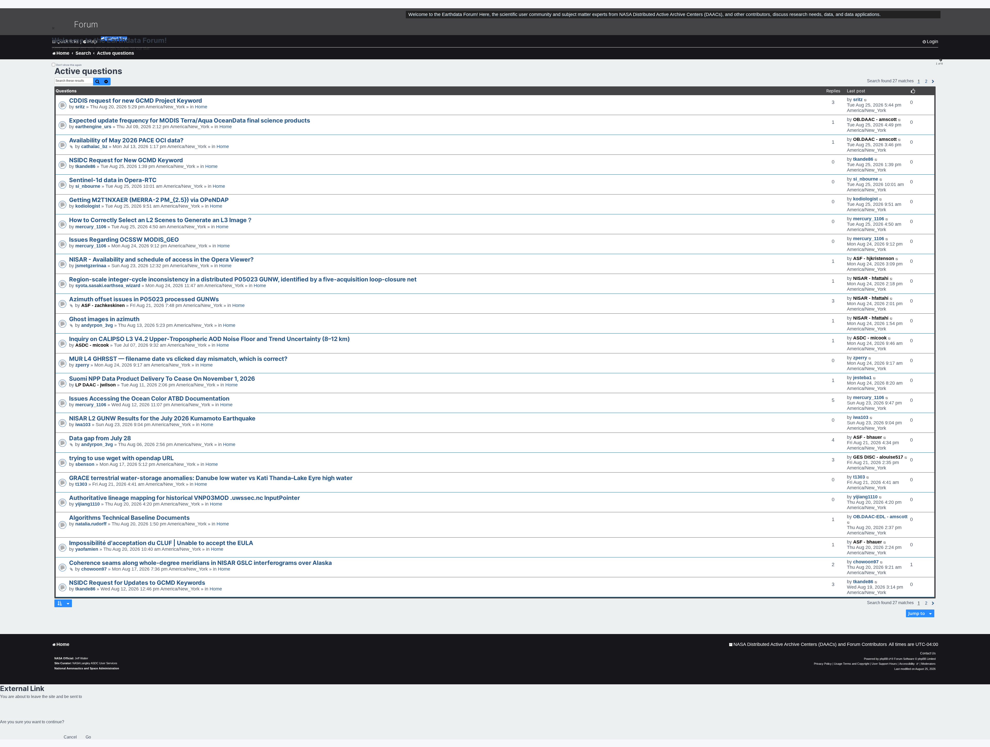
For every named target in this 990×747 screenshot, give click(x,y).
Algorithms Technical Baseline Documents (129, 517)
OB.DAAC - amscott (875, 119)
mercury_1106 (90, 226)
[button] (926, 81)
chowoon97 (94, 569)
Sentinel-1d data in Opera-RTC (112, 180)
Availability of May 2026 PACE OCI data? (126, 140)
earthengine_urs (93, 126)
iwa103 (82, 424)
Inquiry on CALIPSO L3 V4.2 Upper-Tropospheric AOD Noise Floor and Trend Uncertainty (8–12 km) (209, 339)
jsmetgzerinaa (90, 265)
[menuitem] (808, 644)
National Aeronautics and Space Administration (86, 668)
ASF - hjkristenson (873, 258)
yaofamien (86, 549)
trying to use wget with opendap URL (121, 458)
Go (88, 737)
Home (201, 106)
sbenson (84, 464)
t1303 (81, 484)
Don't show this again (69, 64)
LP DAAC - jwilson (95, 384)
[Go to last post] (865, 99)
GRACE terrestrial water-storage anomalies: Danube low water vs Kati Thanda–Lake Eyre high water (210, 478)
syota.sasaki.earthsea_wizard (107, 285)
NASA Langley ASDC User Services (94, 663)
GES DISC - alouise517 (878, 457)
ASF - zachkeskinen (103, 305)
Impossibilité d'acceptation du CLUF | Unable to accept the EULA (161, 543)
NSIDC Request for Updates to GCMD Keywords (137, 582)
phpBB (884, 658)
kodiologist (87, 206)
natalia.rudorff (90, 523)
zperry (82, 365)
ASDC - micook (92, 345)
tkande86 (85, 166)
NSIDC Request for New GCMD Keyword (126, 160)
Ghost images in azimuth (104, 319)
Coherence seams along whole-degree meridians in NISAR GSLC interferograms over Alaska (200, 562)
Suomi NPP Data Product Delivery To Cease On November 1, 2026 (162, 378)
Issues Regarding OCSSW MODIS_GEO (124, 239)
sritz (80, 106)
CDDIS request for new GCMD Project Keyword (135, 100)
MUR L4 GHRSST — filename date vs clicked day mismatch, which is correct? (178, 358)
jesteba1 (862, 377)
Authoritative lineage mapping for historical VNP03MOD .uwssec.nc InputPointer (184, 497)
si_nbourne (87, 186)
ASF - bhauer (867, 437)
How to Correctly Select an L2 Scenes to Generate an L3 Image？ (161, 220)
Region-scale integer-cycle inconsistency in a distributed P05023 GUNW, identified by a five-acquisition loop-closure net (243, 279)
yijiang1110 (87, 504)
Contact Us (928, 653)
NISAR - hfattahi (870, 278)
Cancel (70, 737)
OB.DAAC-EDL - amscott (880, 516)
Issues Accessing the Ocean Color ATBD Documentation (149, 398)
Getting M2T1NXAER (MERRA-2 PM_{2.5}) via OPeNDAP (149, 200)
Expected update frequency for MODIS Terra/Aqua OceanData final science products (189, 120)
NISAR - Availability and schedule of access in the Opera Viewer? (161, 259)
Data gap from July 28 (100, 438)
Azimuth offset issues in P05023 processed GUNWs (144, 299)
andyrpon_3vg (97, 325)
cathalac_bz (94, 146)
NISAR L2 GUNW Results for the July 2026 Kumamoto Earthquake (162, 418)
